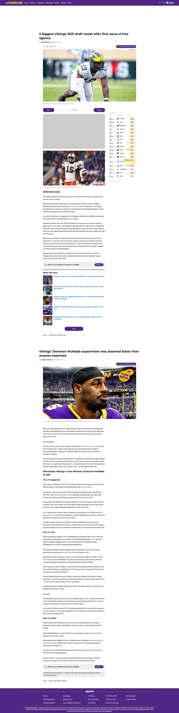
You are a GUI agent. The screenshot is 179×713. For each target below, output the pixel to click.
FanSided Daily (48, 699)
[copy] (54, 46)
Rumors (33, 3)
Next (99, 110)
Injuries (63, 3)
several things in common (90, 446)
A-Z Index (91, 703)
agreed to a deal (52, 515)
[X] (163, 2)
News (26, 3)
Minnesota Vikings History (58, 681)
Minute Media (33, 707)
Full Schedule (115, 181)
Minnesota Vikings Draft (57, 335)
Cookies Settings (112, 703)
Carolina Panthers (76, 206)
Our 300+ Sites (111, 696)
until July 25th (86, 487)
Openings (66, 696)
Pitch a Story (67, 699)
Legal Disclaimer (49, 703)
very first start (67, 552)
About (45, 696)
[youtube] (167, 2)
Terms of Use (111, 699)
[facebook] (159, 2)
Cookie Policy (131, 699)
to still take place (61, 495)
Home (45, 335)
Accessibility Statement (72, 703)
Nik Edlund (46, 42)
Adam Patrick (47, 360)
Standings (49, 3)
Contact (91, 696)
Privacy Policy (93, 699)
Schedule (40, 3)
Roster (57, 3)
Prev (48, 110)
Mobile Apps (130, 696)
